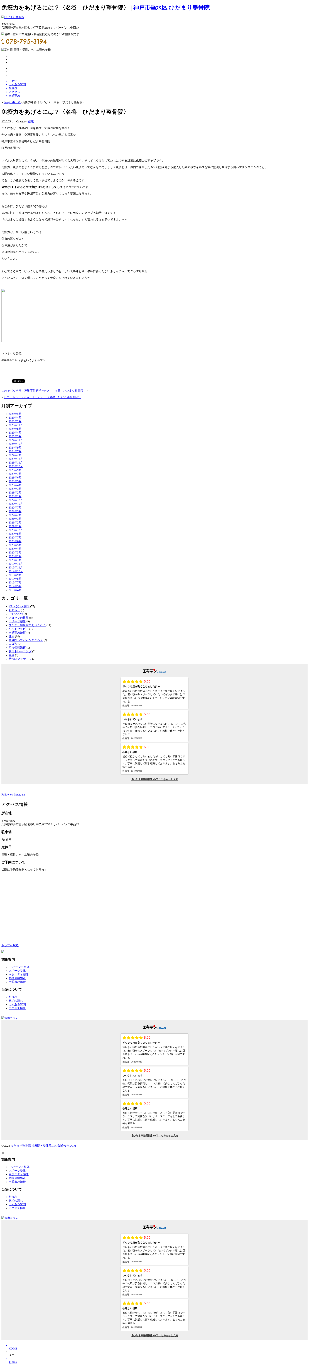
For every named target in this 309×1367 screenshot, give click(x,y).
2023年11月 (16, 462)
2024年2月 (15, 455)
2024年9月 (15, 447)
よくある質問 (17, 1004)
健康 (31, 121)
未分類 (13, 643)
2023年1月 (15, 496)
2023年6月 (15, 477)
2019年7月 (15, 582)
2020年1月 (15, 560)
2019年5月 (15, 586)
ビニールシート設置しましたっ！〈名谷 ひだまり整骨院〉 (42, 397)
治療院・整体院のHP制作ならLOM (53, 1145)
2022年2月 (15, 515)
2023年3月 (15, 488)
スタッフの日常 (19, 617)
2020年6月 (15, 541)
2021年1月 (15, 526)
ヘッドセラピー (19, 628)
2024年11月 (16, 440)
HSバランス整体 (19, 606)
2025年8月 (15, 428)
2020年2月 (15, 556)
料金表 (13, 996)
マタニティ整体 (19, 974)
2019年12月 (16, 563)
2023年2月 (15, 492)
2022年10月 (16, 503)
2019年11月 (16, 567)
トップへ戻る (10, 945)
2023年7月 (15, 473)
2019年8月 (15, 578)
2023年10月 (16, 466)
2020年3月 (15, 552)
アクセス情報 (17, 1008)
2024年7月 (15, 451)
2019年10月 (16, 571)
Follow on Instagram (13, 794)
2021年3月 (15, 518)
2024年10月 (16, 443)
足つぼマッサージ (20, 658)
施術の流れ (16, 1000)
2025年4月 (15, 432)
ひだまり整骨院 (21, 1145)
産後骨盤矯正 (17, 647)
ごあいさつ (16, 613)
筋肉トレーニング (20, 651)
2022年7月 (15, 507)
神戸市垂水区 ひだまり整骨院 (171, 7)
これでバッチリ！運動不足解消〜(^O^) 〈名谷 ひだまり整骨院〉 (43, 390)
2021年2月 (15, 522)
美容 (11, 655)
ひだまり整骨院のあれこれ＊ (27, 625)
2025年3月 (15, 436)
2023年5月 (15, 481)
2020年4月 (15, 548)
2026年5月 (15, 413)
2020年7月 (15, 537)
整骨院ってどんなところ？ (26, 640)
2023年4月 (15, 485)
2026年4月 (15, 417)
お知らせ (14, 610)
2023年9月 (15, 470)
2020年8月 (15, 533)
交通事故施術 (17, 632)
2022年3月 (15, 511)
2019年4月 (15, 589)
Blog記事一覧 (12, 102)
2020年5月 (15, 545)
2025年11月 (16, 425)
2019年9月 (15, 574)
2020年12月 (16, 530)
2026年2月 (15, 421)
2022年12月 (16, 500)
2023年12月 (16, 458)
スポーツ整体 (17, 621)
